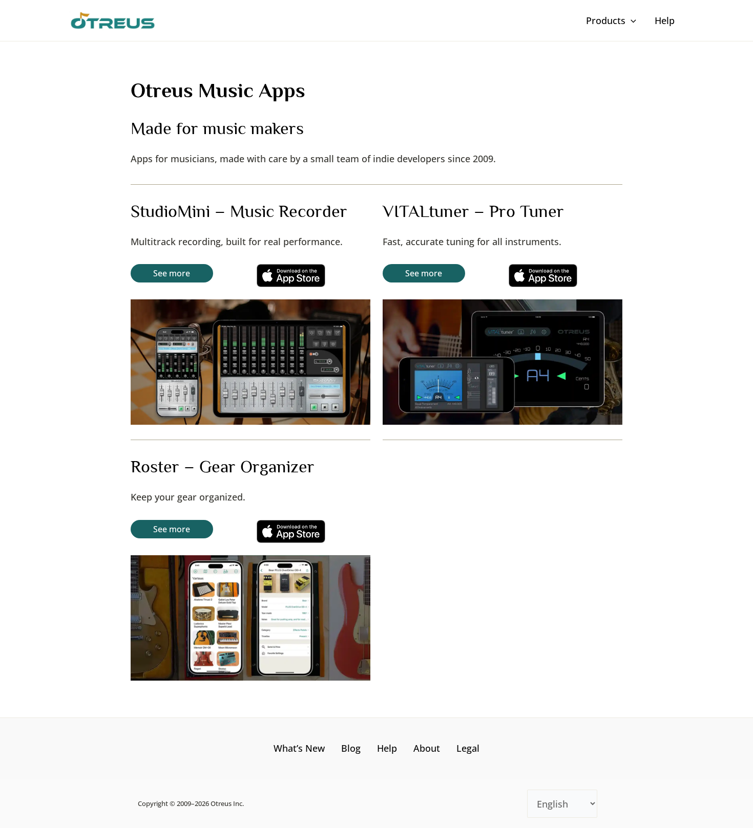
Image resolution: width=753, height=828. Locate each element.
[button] (630, 20)
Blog (351, 748)
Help (387, 748)
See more (171, 273)
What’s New (299, 748)
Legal (467, 748)
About (426, 748)
